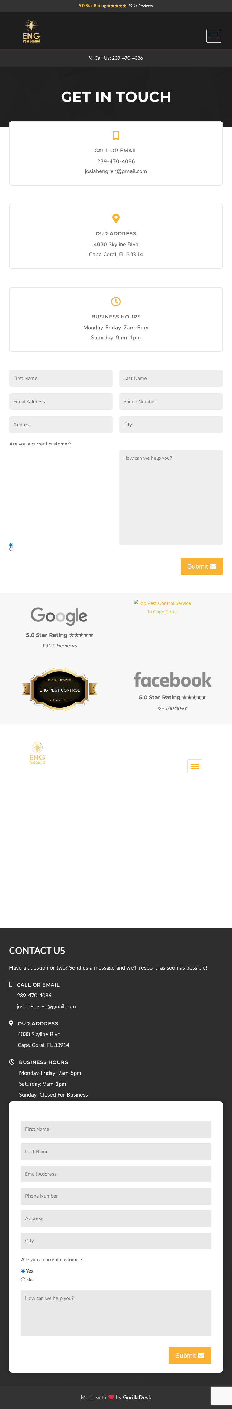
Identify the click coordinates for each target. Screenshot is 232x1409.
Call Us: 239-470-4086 (119, 58)
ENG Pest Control (60, 690)
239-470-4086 (116, 161)
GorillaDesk (137, 1398)
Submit (198, 566)
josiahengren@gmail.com (116, 171)
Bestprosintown (59, 682)
